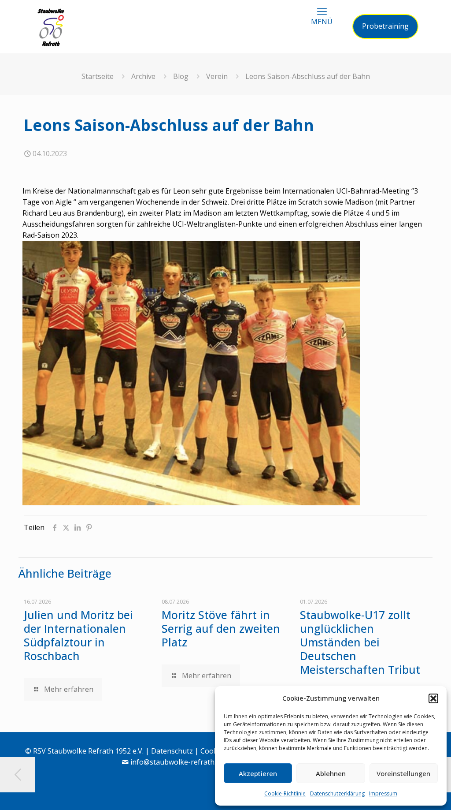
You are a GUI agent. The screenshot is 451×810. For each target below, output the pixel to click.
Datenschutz (172, 751)
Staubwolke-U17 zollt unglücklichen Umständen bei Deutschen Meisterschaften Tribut (360, 642)
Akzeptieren (258, 773)
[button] (433, 698)
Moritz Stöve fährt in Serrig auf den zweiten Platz (221, 628)
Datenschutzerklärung (337, 793)
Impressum (383, 793)
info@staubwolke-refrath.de (177, 762)
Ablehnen (331, 773)
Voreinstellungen (403, 773)
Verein (217, 76)
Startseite (97, 76)
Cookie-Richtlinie (285, 793)
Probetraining (385, 26)
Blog (181, 76)
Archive (143, 76)
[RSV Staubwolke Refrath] (51, 26)
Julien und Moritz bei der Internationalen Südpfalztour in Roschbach (78, 635)
